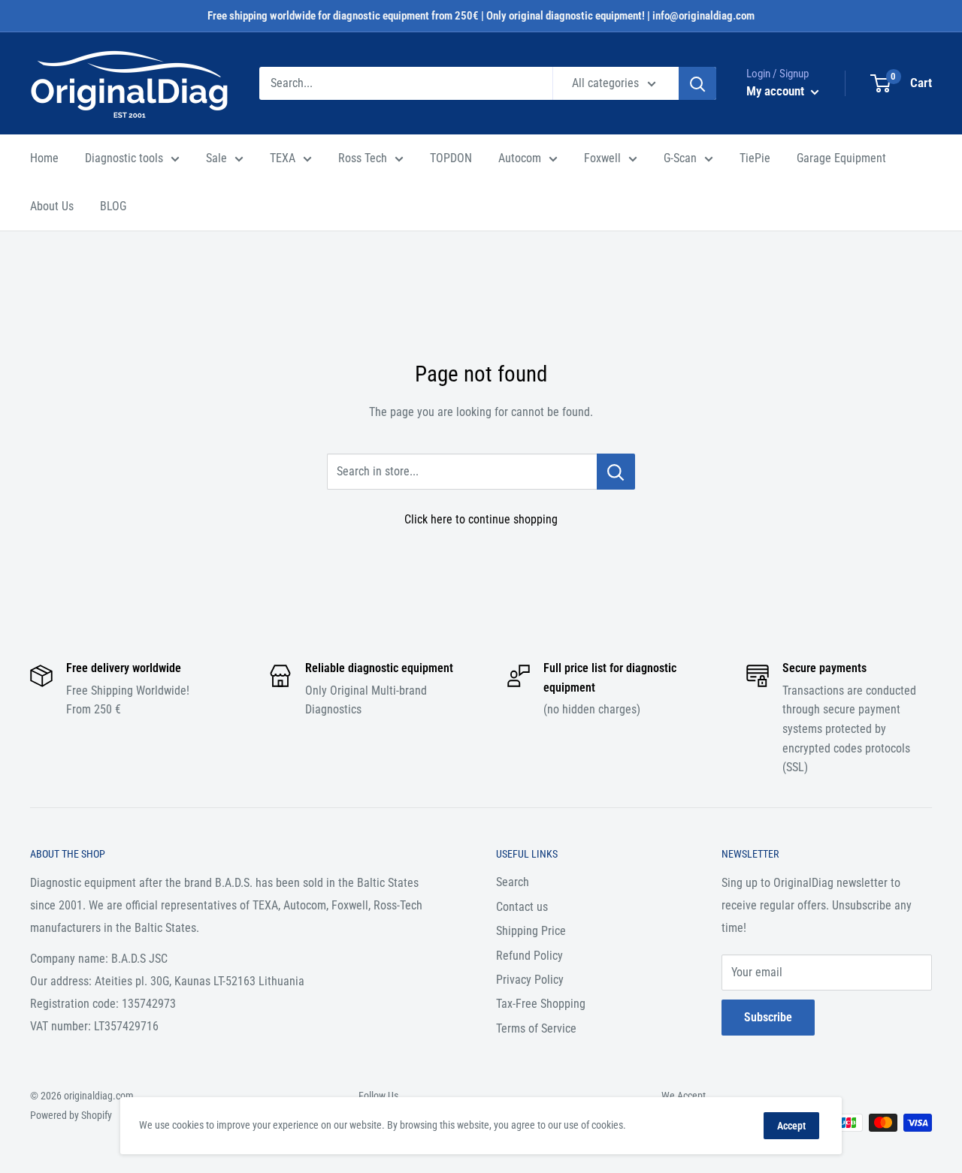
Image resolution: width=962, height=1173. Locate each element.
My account (776, 90)
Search (512, 882)
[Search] (697, 83)
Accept (791, 1126)
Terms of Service (536, 1028)
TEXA (282, 158)
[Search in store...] (616, 472)
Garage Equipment (841, 158)
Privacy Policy (530, 979)
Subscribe (768, 1017)
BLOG (113, 206)
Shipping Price (531, 931)
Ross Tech (362, 158)
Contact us (522, 907)
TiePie (755, 158)
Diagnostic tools (124, 158)
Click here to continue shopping (481, 519)
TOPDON (451, 158)
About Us (52, 206)
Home (44, 158)
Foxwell (602, 158)
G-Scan (680, 158)
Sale (216, 158)
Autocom (519, 158)
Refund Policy (529, 955)
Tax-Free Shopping (540, 1004)
